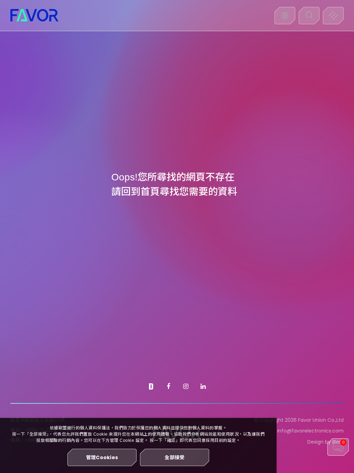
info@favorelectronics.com (310, 430)
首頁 (150, 191)
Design (315, 441)
